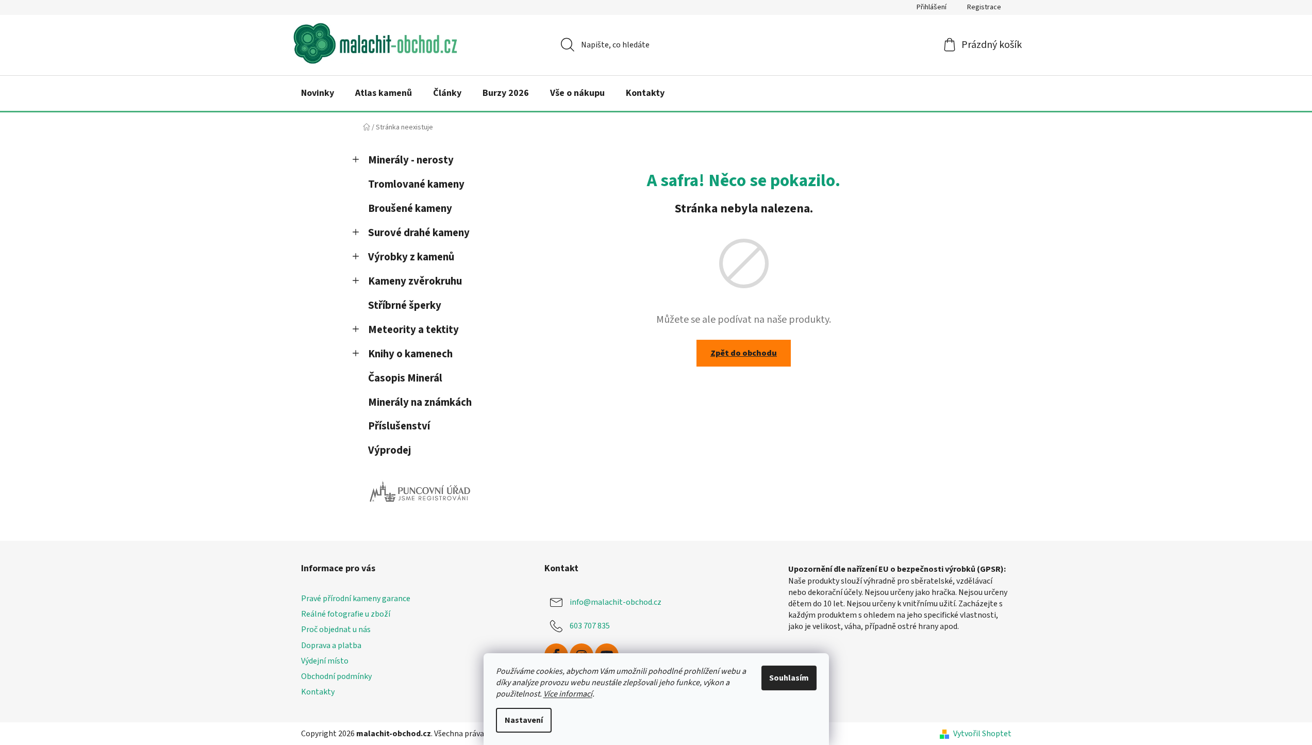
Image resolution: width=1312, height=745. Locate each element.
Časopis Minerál (405, 378)
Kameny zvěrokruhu (415, 281)
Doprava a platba (331, 645)
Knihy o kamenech (410, 353)
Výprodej (389, 450)
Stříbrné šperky (404, 305)
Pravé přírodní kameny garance (355, 598)
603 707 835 (590, 626)
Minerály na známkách (420, 402)
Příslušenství (399, 426)
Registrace (984, 7)
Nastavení (524, 720)
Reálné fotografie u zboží (345, 614)
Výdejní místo (324, 661)
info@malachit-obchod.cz (615, 602)
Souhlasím (789, 678)
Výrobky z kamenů (411, 257)
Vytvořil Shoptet (982, 733)
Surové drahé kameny (419, 232)
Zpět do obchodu (743, 353)
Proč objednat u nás (336, 629)
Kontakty (318, 692)
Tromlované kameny (416, 184)
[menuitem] (317, 93)
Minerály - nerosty (411, 160)
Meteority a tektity (413, 329)
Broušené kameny (410, 208)
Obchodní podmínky (336, 676)
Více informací (567, 694)
